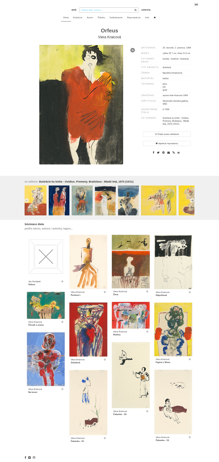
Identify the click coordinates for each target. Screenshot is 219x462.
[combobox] (109, 10)
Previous (27, 200)
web (74, 10)
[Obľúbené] (155, 18)
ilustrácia (167, 67)
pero (165, 84)
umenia (146, 10)
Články (101, 17)
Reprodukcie (134, 17)
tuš (164, 87)
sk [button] (196, 4)
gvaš (165, 90)
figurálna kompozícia (172, 73)
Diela (66, 17)
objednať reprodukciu (167, 143)
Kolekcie (77, 17)
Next (192, 200)
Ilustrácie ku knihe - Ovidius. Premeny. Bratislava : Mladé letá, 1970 (176, 121)
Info (147, 17)
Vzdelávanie (116, 17)
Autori (90, 17)
